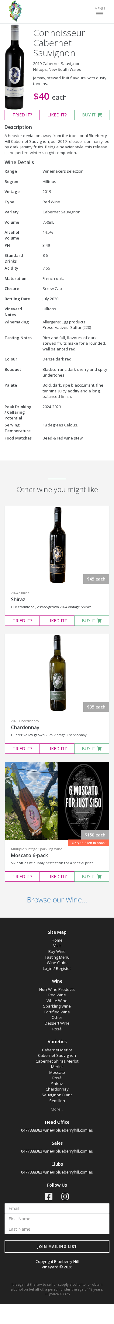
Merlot (57, 1066)
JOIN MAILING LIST (57, 1246)
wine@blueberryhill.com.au (68, 1130)
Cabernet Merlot (57, 1050)
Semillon (57, 1100)
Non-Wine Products (57, 989)
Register (63, 968)
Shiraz (18, 599)
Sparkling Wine (57, 1006)
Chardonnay (25, 727)
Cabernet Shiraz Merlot (57, 1061)
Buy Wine (57, 951)
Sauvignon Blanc (57, 1095)
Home (57, 940)
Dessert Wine (57, 1023)
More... (57, 1109)
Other (57, 1017)
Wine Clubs (57, 962)
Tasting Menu (57, 957)
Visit (57, 945)
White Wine (57, 1000)
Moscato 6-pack (29, 855)
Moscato (57, 1072)
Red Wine (57, 995)
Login (48, 968)
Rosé (57, 1029)
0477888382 (31, 1130)
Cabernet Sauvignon (57, 1055)
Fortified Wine (57, 1012)
